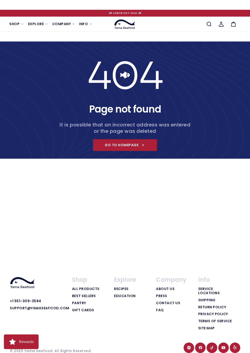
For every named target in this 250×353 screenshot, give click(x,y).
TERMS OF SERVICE (215, 321)
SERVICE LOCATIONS (209, 291)
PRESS (161, 296)
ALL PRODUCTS (86, 289)
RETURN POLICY (212, 307)
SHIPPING (207, 300)
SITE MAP (206, 328)
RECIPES (121, 289)
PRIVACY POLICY (213, 314)
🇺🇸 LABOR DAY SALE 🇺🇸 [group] (125, 13)
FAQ (160, 310)
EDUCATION (125, 296)
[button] (16, 24)
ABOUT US (165, 289)
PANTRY (79, 303)
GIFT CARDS (83, 310)
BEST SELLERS (84, 296)
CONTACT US (168, 303)
